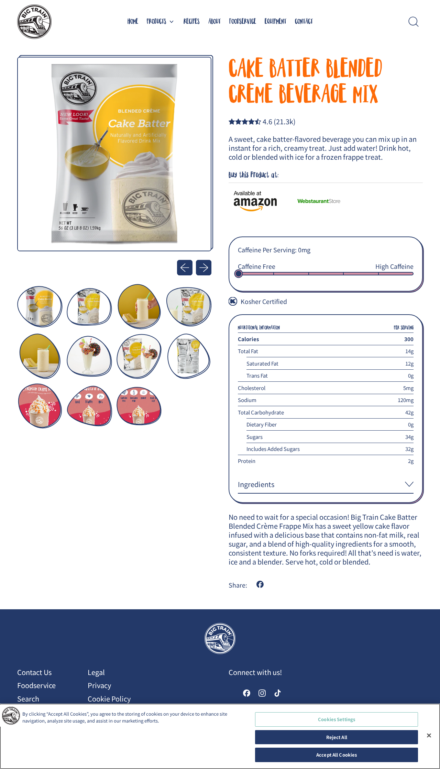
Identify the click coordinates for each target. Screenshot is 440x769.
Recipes (192, 21)
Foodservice (242, 21)
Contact (304, 21)
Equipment (275, 21)
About (214, 21)
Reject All (336, 737)
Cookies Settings (336, 719)
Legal (96, 672)
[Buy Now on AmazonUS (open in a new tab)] (262, 201)
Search (28, 699)
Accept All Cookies (336, 754)
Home (133, 21)
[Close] (429, 735)
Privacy (99, 685)
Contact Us (34, 672)
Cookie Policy (109, 699)
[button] (413, 22)
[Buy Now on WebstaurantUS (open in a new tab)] (326, 201)
